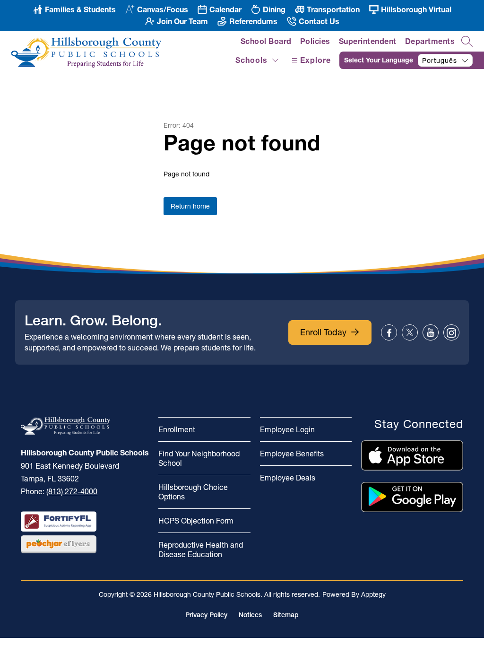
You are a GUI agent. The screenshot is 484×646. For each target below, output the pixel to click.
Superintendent (368, 41)
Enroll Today (323, 332)
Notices (250, 615)
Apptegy (373, 594)
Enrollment (176, 429)
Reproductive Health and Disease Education (200, 549)
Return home (190, 206)
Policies (315, 41)
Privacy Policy (206, 615)
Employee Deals (287, 477)
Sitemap (286, 615)
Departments (430, 41)
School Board (266, 41)
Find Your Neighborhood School (199, 458)
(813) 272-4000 (71, 491)
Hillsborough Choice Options (193, 491)
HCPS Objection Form (195, 520)
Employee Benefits (292, 453)
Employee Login (287, 429)
